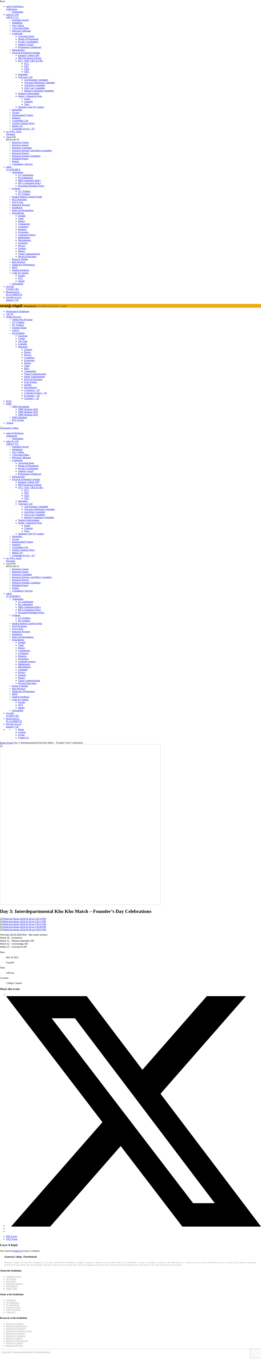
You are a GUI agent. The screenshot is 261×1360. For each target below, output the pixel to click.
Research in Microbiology (17, 1341)
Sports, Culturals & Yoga (30, 96)
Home (21, 729)
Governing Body (26, 36)
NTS (20, 278)
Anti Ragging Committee (36, 80)
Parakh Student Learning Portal (27, 196)
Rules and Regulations (23, 210)
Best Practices (18, 262)
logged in (17, 1251)
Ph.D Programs (19, 199)
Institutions (17, 22)
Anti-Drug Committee (34, 85)
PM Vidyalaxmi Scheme (29, 58)
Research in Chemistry (15, 1333)
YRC (26, 71)
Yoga (26, 104)
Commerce (23, 226)
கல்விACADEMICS (13, 168)
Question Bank (19, 327)
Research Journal (20, 145)
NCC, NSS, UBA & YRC (30, 61)
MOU (15, 267)
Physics (21, 245)
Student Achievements (28, 93)
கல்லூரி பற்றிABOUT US (12, 16)
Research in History (14, 1338)
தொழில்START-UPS (12, 287)
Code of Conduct (20, 273)
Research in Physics (14, 1345)
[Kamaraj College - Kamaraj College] (9, 428)
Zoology (22, 248)
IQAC (9, 401)
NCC (26, 63)
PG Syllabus (24, 194)
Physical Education (27, 256)
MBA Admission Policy (29, 180)
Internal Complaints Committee (39, 90)
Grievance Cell (25, 77)
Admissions (17, 172)
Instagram (22, 346)
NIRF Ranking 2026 (28, 409)
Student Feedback (20, 270)
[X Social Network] (133, 1226)
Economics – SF (32, 395)
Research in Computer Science (19, 1331)
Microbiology (24, 240)
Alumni (9, 423)
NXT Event (11, 1239)
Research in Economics (16, 1329)
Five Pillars (11, 1281)
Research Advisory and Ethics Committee (32, 150)
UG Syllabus (24, 191)
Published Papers (20, 158)
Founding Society (20, 20)
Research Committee (22, 148)
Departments (18, 213)
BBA (26, 368)
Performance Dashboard (29, 47)
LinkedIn (22, 344)
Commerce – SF (32, 390)
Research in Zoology (15, 1324)
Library (15, 330)
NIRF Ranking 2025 (28, 412)
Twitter (21, 338)
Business (22, 229)
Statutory (16, 118)
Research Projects (20, 153)
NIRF (9, 404)
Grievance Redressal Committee (39, 82)
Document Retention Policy (31, 186)
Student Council (26, 44)
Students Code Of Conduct (31, 107)
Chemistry (23, 243)
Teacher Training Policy (23, 123)
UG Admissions (25, 175)
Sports (27, 99)
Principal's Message (14, 1284)
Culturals (28, 101)
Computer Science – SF (35, 393)
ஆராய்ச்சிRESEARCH (12, 138)
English (21, 215)
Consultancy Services (22, 164)
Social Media (18, 333)
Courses (22, 732)
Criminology (24, 224)
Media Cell (17, 126)
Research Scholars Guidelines (26, 156)
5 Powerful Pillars (20, 28)
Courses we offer (13, 1307)
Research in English (14, 1343)
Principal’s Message (21, 31)
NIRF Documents (20, 406)
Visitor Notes (11, 1288)
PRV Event (11, 1236)
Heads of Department (28, 39)
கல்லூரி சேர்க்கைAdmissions (15, 7)
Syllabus (16, 188)
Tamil (21, 218)
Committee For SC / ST (23, 128)
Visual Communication (29, 254)
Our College (18, 25)
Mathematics (24, 237)
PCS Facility (18, 420)
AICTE (9, 314)
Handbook (17, 207)
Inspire (21, 281)
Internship (23, 74)
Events (21, 735)
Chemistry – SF (31, 398)
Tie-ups (15, 112)
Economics (23, 232)
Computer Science (27, 235)
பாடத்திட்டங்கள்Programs (14, 132)
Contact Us (23, 737)
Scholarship (17, 12)
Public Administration (34, 376)
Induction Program (21, 205)
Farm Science (30, 382)
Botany (21, 251)
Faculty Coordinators (28, 41)
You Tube (22, 341)
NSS (26, 66)
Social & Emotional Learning (26, 52)
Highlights (17, 109)
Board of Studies (20, 259)
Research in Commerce (16, 1336)
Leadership (17, 33)
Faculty (21, 275)
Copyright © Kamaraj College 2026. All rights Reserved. (25, 1352)
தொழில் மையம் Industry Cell (13, 298)
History (21, 221)
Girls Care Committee (34, 88)
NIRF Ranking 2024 (28, 414)
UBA (26, 69)
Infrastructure (18, 50)
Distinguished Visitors (22, 115)
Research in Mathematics (16, 1326)
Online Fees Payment (22, 319)
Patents (15, 161)
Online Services (13, 317)
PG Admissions (25, 177)
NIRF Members (19, 417)
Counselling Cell (20, 120)
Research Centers (20, 142)
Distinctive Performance (23, 264)
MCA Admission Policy (29, 183)
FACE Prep (17, 202)
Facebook (22, 336)
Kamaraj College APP (28, 55)
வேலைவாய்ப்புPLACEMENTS (14, 293)
